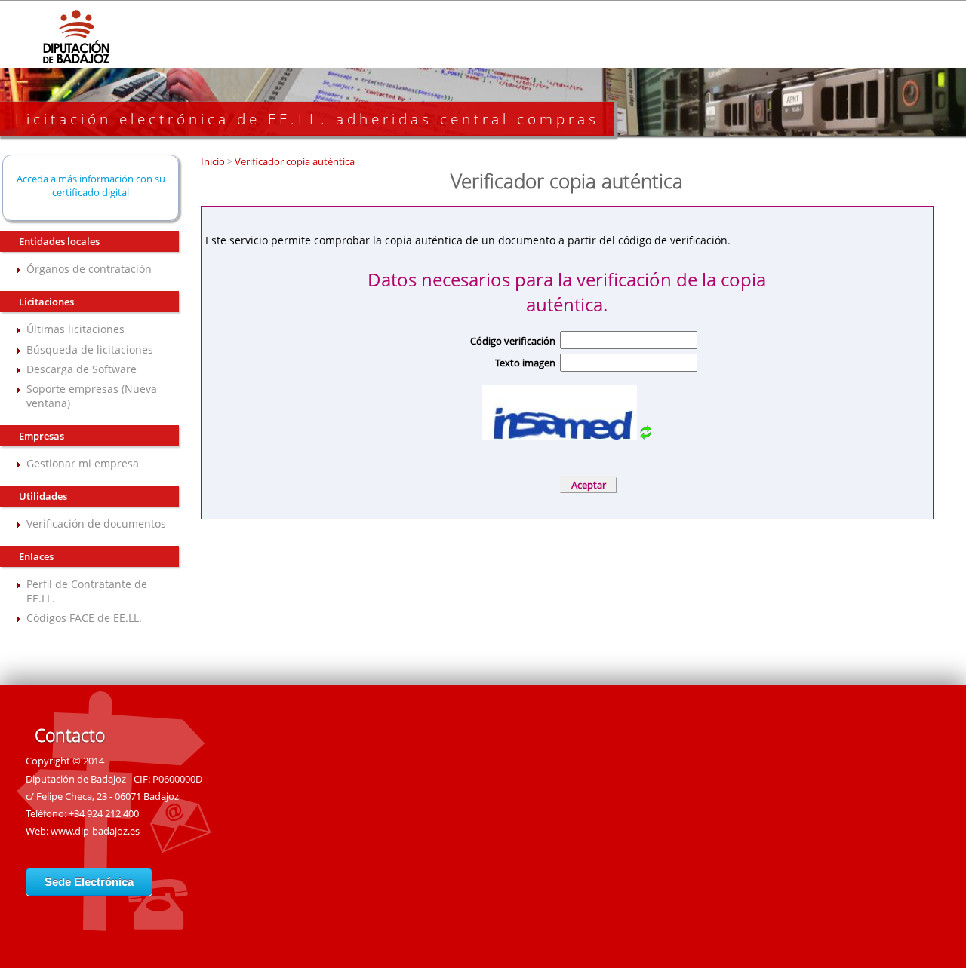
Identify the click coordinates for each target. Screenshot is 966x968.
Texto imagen (525, 362)
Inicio (214, 161)
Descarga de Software (81, 369)
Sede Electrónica (89, 881)
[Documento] (645, 435)
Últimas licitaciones (75, 329)
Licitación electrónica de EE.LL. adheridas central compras (307, 119)
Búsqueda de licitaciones (89, 349)
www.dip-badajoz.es (95, 831)
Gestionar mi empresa (82, 463)
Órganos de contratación (89, 269)
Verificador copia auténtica (293, 161)
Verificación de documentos (96, 523)
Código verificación (512, 341)
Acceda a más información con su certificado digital (91, 185)
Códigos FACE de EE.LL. (84, 618)
